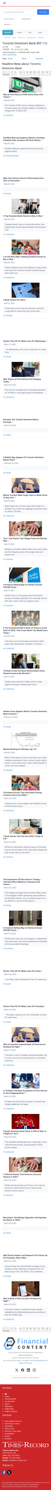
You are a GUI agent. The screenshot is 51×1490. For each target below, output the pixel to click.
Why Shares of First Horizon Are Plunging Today (22, 380)
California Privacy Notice (20, 1484)
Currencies (21, 37)
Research (39, 58)
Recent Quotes (9, 19)
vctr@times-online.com (17, 1460)
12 (43, 72)
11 (38, 72)
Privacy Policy (39, 1360)
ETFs (29, 32)
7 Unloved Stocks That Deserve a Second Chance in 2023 (22, 1175)
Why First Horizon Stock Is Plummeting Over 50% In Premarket (23, 179)
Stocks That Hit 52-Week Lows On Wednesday (25, 341)
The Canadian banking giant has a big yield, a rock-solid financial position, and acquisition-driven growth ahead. (26, 1144)
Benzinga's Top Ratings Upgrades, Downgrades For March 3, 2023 (24, 1218)
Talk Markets (9, 315)
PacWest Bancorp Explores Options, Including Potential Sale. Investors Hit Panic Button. (24, 139)
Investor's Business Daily (12, 155)
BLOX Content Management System (18, 1486)
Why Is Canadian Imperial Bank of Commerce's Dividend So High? (24, 1045)
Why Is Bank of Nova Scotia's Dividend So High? (22, 1299)
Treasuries (40, 37)
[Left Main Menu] (4, 3)
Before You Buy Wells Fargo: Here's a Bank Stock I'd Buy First (25, 496)
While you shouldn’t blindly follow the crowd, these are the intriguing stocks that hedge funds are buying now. (26, 552)
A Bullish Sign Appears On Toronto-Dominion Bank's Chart (23, 458)
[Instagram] (34, 1370)
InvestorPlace (9, 115)
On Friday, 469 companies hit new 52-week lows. (26, 979)
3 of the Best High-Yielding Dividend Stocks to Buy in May (24, 258)
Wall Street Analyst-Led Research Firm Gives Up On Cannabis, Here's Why (25, 1256)
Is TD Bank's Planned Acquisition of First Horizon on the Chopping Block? (25, 1091)
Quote (10, 58)
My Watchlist (26, 19)
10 (34, 72)
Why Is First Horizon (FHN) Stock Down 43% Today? (23, 95)
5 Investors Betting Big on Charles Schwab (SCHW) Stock (22, 586)
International (31, 37)
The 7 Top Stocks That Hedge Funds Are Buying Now (25, 539)
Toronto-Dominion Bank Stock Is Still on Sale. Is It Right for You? (24, 1132)
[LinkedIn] (28, 1370)
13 (47, 72)
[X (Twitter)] (16, 1370)
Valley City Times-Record (18, 1482)
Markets (8, 32)
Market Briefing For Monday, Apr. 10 (20, 749)
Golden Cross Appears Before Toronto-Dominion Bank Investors (25, 712)
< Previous (6, 73)
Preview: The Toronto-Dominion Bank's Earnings (20, 420)
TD (44, 43)
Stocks (19, 32)
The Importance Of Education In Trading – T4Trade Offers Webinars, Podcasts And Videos (22, 882)
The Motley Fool (10, 234)
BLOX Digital (34, 1486)
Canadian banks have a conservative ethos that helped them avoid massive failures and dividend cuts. (25, 227)
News (14, 37)
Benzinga (8, 193)
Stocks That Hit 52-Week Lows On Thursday (24, 1006)
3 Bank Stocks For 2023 (15, 300)
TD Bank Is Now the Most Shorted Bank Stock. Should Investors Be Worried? (24, 672)
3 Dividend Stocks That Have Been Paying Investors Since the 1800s (22, 793)
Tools (40, 32)
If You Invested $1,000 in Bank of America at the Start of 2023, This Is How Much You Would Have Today (25, 630)
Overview (7, 37)
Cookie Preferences (34, 1484)
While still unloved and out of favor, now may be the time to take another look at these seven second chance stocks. (25, 1188)
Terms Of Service (25, 1363)
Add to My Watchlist (9, 55)
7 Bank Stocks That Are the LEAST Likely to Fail (23, 837)
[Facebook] (22, 1370)
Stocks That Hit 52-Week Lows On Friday (23, 971)
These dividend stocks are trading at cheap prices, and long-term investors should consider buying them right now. (26, 270)
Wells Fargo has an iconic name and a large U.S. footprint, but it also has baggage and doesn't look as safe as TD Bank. (26, 508)
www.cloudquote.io (25, 1355)
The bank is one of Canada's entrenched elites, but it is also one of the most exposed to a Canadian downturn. (26, 1058)
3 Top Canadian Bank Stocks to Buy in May (23, 216)
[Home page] (25, 1444)
